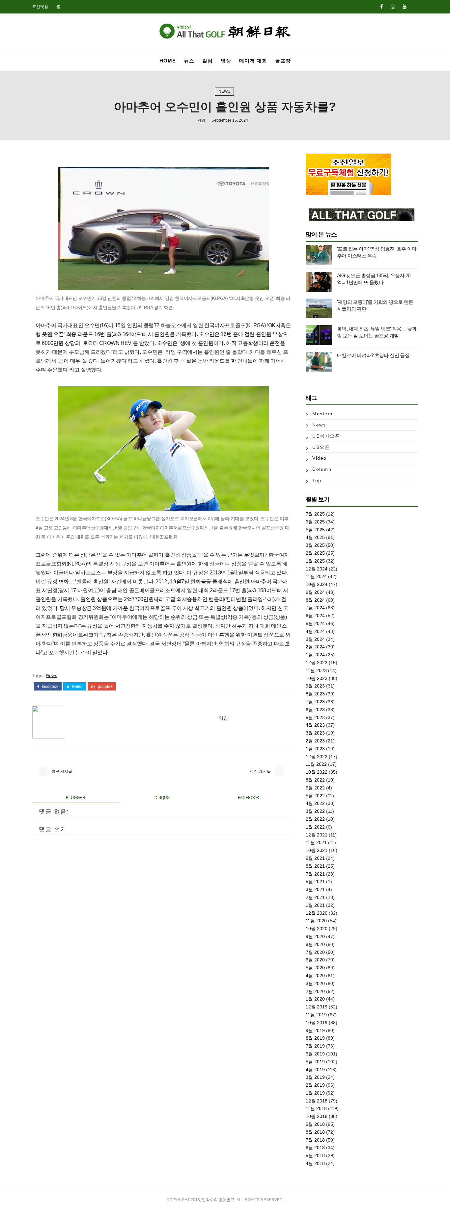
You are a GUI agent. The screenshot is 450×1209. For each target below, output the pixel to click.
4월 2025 (315, 537)
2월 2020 (315, 991)
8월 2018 (315, 1132)
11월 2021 (316, 842)
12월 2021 (316, 834)
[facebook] (381, 7)
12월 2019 (316, 1006)
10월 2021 (316, 850)
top (317, 480)
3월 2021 (315, 889)
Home (167, 60)
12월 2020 (316, 913)
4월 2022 (315, 803)
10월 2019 (316, 1022)
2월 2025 (315, 553)
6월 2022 (315, 787)
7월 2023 (315, 701)
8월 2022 (315, 780)
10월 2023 (316, 678)
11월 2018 (316, 1108)
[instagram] (393, 7)
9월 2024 (315, 592)
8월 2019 (315, 1038)
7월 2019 (315, 1046)
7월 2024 (315, 607)
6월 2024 (315, 615)
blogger (75, 797)
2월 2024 (315, 646)
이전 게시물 (260, 771)
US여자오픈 (326, 436)
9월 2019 (315, 1030)
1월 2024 (315, 654)
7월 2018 (315, 1140)
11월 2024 (316, 576)
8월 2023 (315, 693)
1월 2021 (315, 905)
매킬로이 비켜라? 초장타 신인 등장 (373, 355)
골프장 (283, 60)
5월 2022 (315, 795)
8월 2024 (315, 600)
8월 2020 (315, 944)
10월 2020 (316, 928)
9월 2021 (315, 858)
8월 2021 (315, 866)
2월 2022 (315, 819)
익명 (201, 120)
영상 (226, 60)
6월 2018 (315, 1147)
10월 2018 (316, 1116)
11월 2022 (316, 764)
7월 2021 (315, 874)
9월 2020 (315, 936)
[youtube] (404, 7)
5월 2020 (315, 967)
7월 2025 (315, 514)
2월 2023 (315, 740)
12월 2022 (316, 756)
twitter (77, 686)
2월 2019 (315, 1085)
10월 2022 (316, 772)
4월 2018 (315, 1163)
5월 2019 (315, 1061)
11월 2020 (316, 920)
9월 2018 (315, 1124)
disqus (162, 797)
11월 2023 (316, 670)
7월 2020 (315, 952)
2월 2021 (315, 897)
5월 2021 (315, 881)
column (321, 469)
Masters (322, 413)
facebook (49, 686)
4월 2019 (315, 1069)
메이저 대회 (253, 60)
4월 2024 (315, 631)
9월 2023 (315, 686)
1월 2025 (315, 561)
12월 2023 (316, 662)
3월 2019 (315, 1077)
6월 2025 (315, 521)
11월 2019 (316, 1014)
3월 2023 (315, 733)
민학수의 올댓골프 (218, 1199)
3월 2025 (315, 545)
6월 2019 (315, 1053)
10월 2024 (316, 584)
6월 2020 (315, 959)
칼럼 (207, 60)
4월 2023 (315, 725)
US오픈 (321, 447)
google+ (105, 686)
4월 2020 (315, 975)
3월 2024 (315, 639)
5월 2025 (315, 529)
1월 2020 (315, 999)
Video (319, 458)
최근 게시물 (61, 771)
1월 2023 (315, 748)
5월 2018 (315, 1155)
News (224, 91)
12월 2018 (316, 1100)
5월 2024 (315, 623)
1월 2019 (315, 1093)
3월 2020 (315, 983)
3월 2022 (315, 811)
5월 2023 (315, 717)
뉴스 (189, 60)
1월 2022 (315, 827)
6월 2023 (315, 709)
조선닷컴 (40, 6)
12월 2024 (316, 568)
